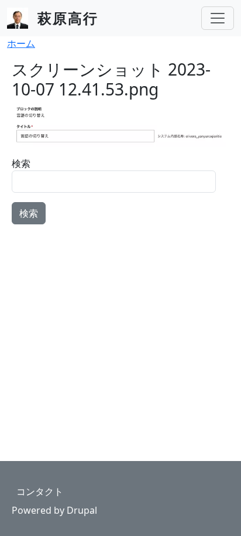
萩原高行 (67, 18)
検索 (21, 163)
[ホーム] (22, 18)
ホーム (21, 43)
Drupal (82, 510)
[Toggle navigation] (217, 18)
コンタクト (39, 491)
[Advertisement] (120, 307)
